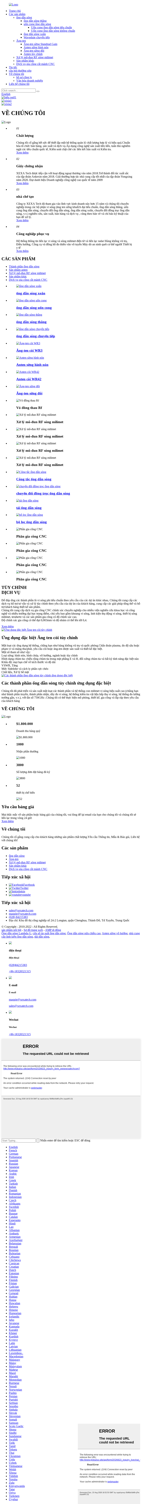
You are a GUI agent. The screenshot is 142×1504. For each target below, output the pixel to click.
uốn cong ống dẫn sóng (37, 24)
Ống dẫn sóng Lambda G (16, 933)
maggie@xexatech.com (22, 999)
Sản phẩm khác (25, 60)
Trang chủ (15, 10)
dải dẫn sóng (41, 936)
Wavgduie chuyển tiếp (37, 37)
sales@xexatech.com (21, 1005)
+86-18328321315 (20, 971)
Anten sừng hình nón (36, 47)
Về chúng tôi (16, 74)
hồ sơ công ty (24, 77)
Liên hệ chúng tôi (19, 83)
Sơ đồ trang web (33, 930)
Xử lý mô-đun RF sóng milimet (34, 57)
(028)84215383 (18, 965)
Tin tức (13, 67)
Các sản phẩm (17, 14)
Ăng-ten (21, 40)
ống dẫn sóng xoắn (35, 34)
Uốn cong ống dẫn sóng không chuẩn (53, 30)
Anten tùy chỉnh (33, 54)
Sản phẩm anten (18, 269)
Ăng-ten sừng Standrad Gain (40, 44)
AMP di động (53, 930)
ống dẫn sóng (24, 17)
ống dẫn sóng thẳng (35, 20)
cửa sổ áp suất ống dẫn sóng (49, 933)
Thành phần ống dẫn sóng (24, 266)
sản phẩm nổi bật (11, 930)
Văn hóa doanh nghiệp (29, 80)
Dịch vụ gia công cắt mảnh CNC (35, 64)
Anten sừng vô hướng (115, 933)
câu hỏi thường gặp (20, 70)
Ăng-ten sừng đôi (34, 50)
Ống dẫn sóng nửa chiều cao (84, 933)
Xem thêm (22, 152)
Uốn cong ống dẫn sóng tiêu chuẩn (51, 27)
